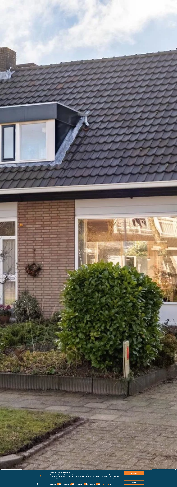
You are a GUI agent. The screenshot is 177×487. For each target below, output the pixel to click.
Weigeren (134, 482)
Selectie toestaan (134, 478)
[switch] (72, 484)
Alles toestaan (134, 473)
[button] (175, 469)
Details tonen (106, 484)
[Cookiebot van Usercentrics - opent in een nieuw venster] (40, 484)
